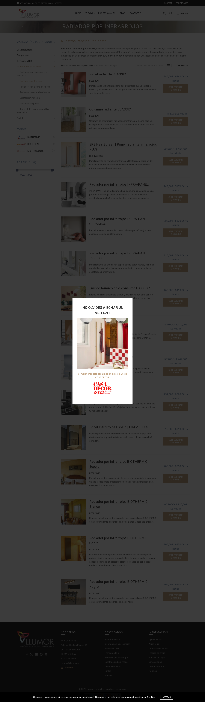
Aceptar (167, 697)
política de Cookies (145, 697)
